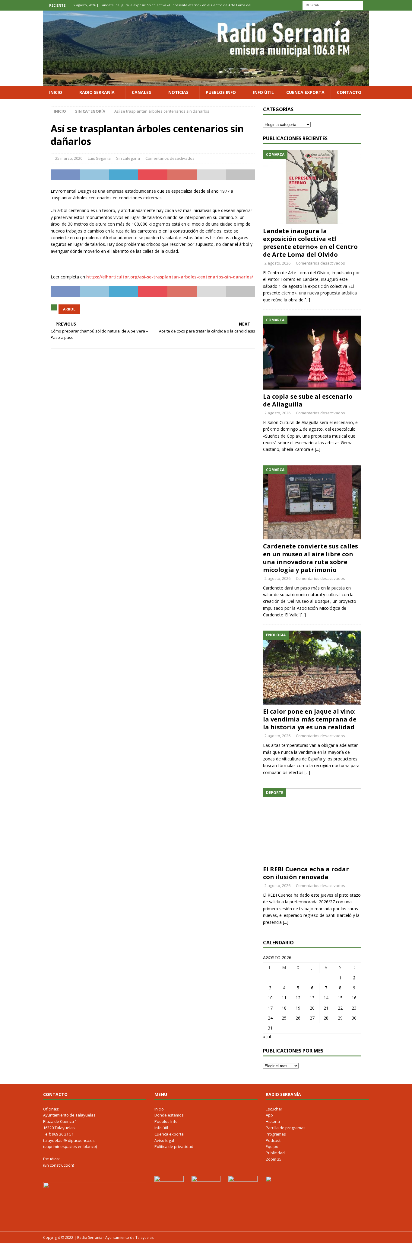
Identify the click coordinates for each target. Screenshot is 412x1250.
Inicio (55, 92)
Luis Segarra (99, 158)
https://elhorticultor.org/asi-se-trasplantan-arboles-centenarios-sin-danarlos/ (169, 277)
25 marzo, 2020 (68, 158)
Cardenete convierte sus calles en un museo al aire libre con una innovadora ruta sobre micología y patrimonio (310, 558)
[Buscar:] (333, 5)
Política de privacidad (173, 1146)
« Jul (267, 1037)
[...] (307, 300)
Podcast (273, 1140)
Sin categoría (128, 158)
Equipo (272, 1146)
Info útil (263, 92)
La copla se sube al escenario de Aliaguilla (308, 400)
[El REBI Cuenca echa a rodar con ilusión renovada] (312, 825)
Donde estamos (169, 1115)
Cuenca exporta (305, 92)
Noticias (178, 92)
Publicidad (275, 1152)
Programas (276, 1134)
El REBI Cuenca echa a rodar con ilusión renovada (306, 873)
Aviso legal (164, 1140)
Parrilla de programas (286, 1127)
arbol (69, 309)
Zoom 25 (273, 1159)
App (269, 1115)
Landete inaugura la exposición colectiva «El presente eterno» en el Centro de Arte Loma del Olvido (310, 243)
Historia (273, 1121)
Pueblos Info (221, 92)
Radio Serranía (97, 92)
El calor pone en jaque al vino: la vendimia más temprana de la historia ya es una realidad (310, 719)
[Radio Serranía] (206, 82)
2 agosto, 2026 (277, 263)
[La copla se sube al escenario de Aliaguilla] (312, 353)
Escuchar (274, 1109)
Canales (141, 92)
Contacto (349, 92)
